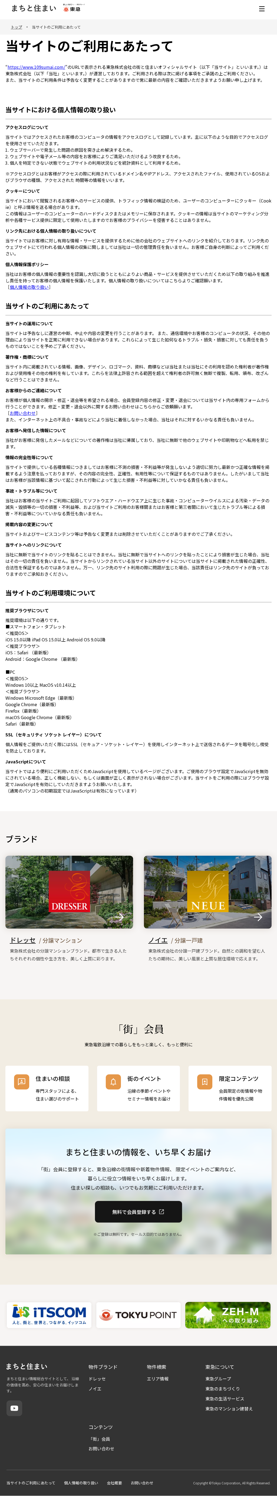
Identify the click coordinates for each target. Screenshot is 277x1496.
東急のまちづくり (222, 1388)
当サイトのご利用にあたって (30, 1482)
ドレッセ (97, 1378)
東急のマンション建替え (229, 1408)
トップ (16, 27)
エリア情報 (158, 1378)
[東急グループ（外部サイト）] (74, 9)
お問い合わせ (23, 413)
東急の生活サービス (224, 1398)
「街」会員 (99, 1439)
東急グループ (218, 1378)
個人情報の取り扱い (29, 287)
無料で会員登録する (134, 1211)
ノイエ (94, 1388)
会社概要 (114, 1482)
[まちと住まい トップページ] (34, 9)
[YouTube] (14, 1408)
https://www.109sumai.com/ (36, 67)
